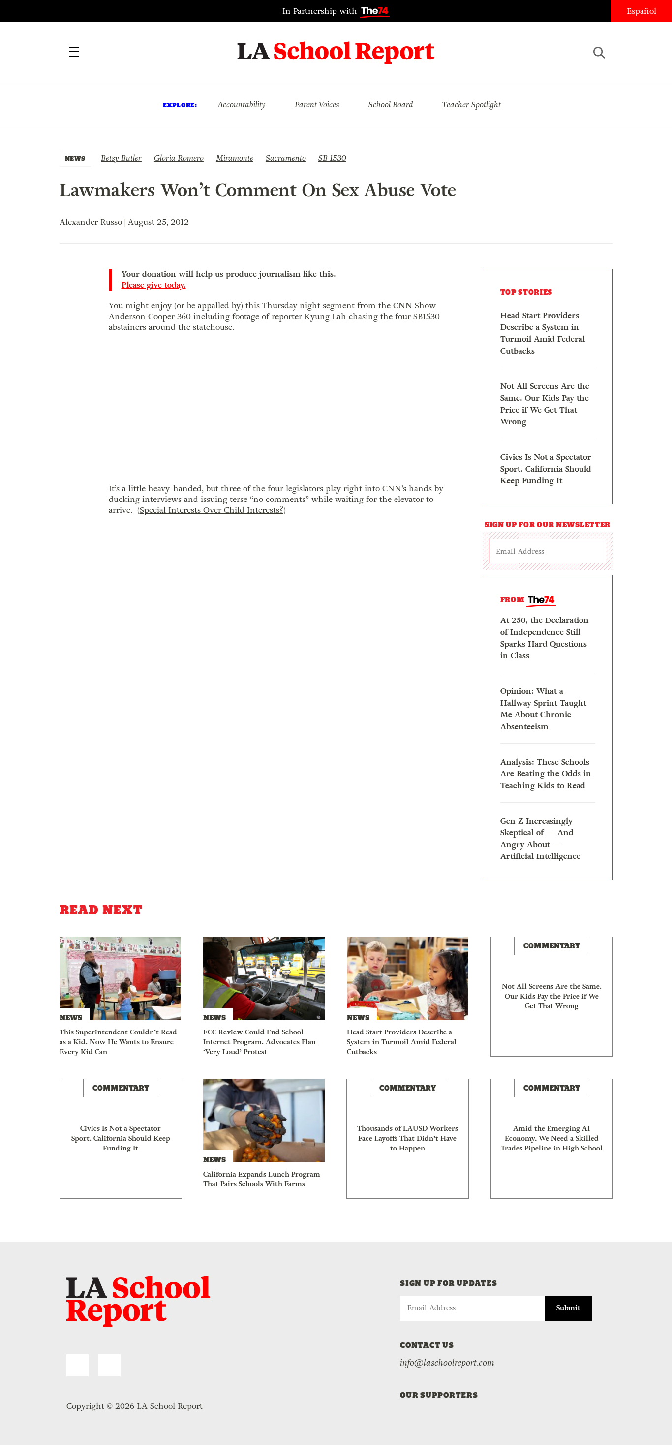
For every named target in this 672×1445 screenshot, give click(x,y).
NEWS (75, 158)
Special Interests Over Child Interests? (211, 510)
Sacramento (286, 158)
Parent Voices (317, 104)
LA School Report (336, 47)
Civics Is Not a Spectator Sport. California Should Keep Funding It (545, 468)
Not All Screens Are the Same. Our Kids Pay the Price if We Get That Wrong (544, 404)
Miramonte (234, 158)
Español (641, 11)
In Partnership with (321, 11)
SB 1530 (332, 158)
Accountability (241, 104)
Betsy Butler (121, 158)
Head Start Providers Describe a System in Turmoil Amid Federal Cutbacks (542, 333)
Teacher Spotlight (471, 104)
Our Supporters (439, 1395)
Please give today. (154, 285)
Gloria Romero (179, 158)
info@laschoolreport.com (447, 1362)
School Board (390, 104)
